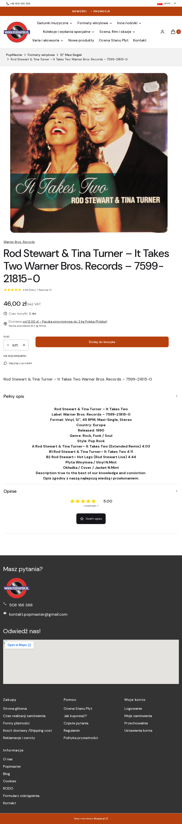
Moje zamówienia (138, 716)
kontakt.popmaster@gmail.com (38, 614)
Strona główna (15, 708)
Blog (6, 773)
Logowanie (133, 708)
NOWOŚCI (79, 11)
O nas (8, 759)
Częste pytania (76, 723)
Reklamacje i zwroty (19, 737)
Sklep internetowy (89, 818)
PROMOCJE (101, 11)
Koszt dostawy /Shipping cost (27, 730)
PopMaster (14, 55)
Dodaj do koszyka (102, 342)
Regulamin (72, 730)
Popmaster (12, 766)
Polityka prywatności (81, 737)
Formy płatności (16, 723)
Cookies (9, 781)
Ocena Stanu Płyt (78, 708)
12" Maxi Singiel (71, 55)
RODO (8, 788)
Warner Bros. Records (19, 242)
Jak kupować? (75, 716)
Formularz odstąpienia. (21, 795)
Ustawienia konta (138, 730)
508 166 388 (21, 605)
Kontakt (9, 803)
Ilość (7, 336)
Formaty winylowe (41, 55)
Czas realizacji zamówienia (24, 716)
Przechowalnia (136, 723)
